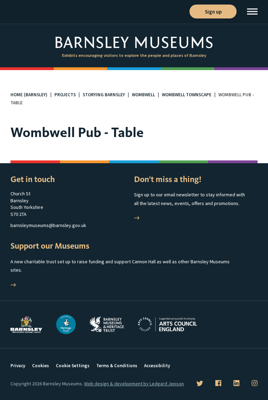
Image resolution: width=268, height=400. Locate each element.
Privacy (17, 366)
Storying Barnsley (104, 95)
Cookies (40, 366)
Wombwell (143, 95)
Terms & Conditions (116, 366)
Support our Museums (49, 246)
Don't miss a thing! (167, 179)
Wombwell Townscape (186, 95)
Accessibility (157, 366)
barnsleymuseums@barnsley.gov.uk (48, 225)
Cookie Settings (72, 366)
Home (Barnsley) (28, 95)
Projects (65, 95)
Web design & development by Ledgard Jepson (134, 383)
